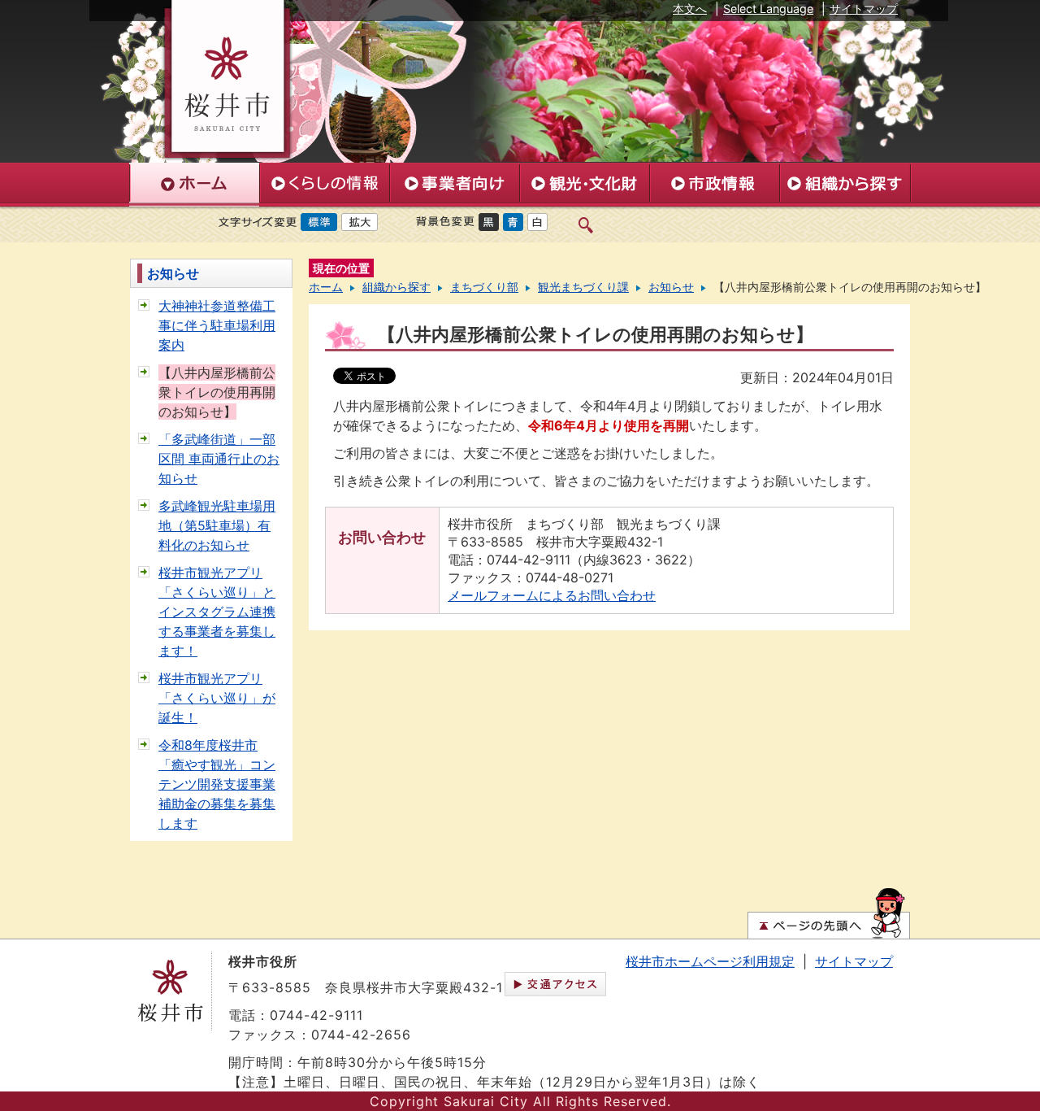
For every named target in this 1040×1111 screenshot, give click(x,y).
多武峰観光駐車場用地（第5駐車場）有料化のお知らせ (216, 525)
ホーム (326, 287)
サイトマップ (864, 8)
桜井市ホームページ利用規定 (710, 961)
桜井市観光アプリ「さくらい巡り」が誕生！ (216, 697)
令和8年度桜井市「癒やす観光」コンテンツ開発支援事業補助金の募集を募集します (216, 784)
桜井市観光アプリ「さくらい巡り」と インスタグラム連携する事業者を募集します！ (216, 611)
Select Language (768, 8)
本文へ (690, 8)
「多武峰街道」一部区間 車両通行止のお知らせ (219, 458)
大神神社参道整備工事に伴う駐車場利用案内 (216, 325)
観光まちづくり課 (583, 287)
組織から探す (396, 287)
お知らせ (173, 273)
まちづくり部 (484, 287)
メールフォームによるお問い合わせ (552, 595)
